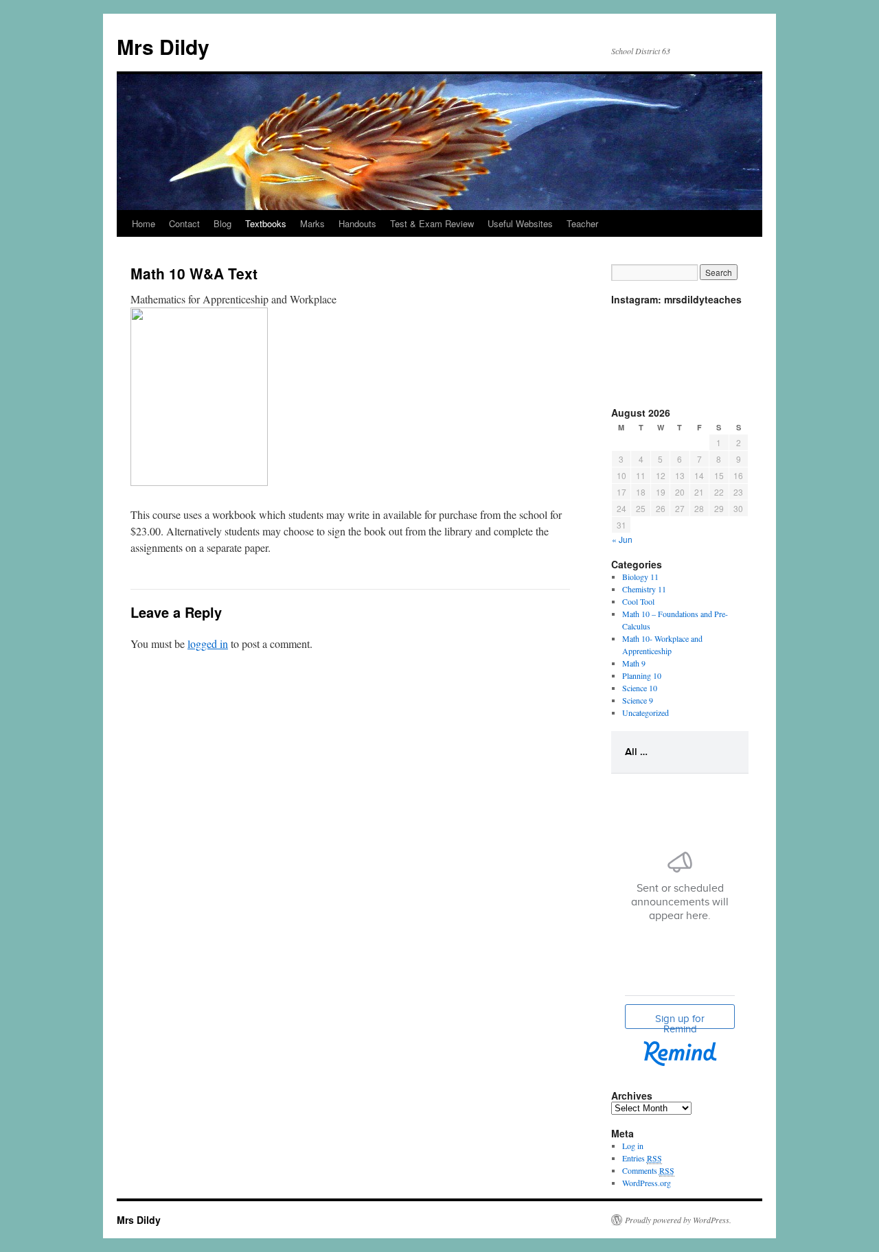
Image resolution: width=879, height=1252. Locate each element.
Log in (632, 1145)
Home (143, 223)
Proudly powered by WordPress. (678, 1219)
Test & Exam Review (432, 223)
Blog (222, 223)
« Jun (622, 539)
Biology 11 (640, 576)
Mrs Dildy (163, 46)
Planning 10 (641, 675)
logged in (207, 643)
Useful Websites (520, 223)
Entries (642, 1157)
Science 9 (637, 700)
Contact (184, 223)
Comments (648, 1170)
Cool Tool (638, 601)
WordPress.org (646, 1182)
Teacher (582, 223)
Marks (312, 223)
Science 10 (639, 687)
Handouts (357, 223)
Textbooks (265, 223)
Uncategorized (645, 712)
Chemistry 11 (644, 588)
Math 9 (634, 663)
